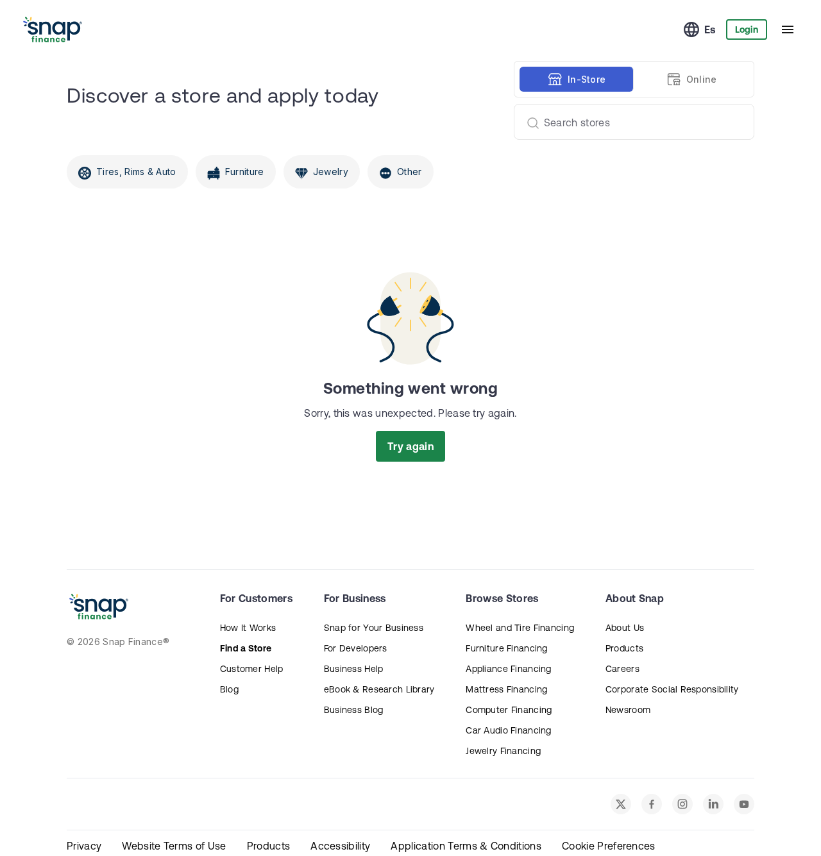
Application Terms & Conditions (466, 846)
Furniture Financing (506, 648)
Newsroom (627, 710)
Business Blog (354, 710)
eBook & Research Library (379, 689)
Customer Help (252, 669)
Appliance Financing (508, 669)
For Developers (355, 648)
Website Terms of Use (174, 846)
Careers (622, 669)
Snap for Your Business (373, 628)
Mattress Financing (506, 689)
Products (624, 648)
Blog (229, 689)
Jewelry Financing (503, 751)
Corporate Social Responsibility (672, 689)
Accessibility (340, 846)
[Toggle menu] (787, 29)
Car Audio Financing (508, 730)
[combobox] (628, 122)
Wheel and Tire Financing (520, 628)
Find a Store (245, 648)
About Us (624, 628)
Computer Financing (509, 710)
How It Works (248, 628)
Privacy (84, 846)
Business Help (354, 669)
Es (710, 29)
